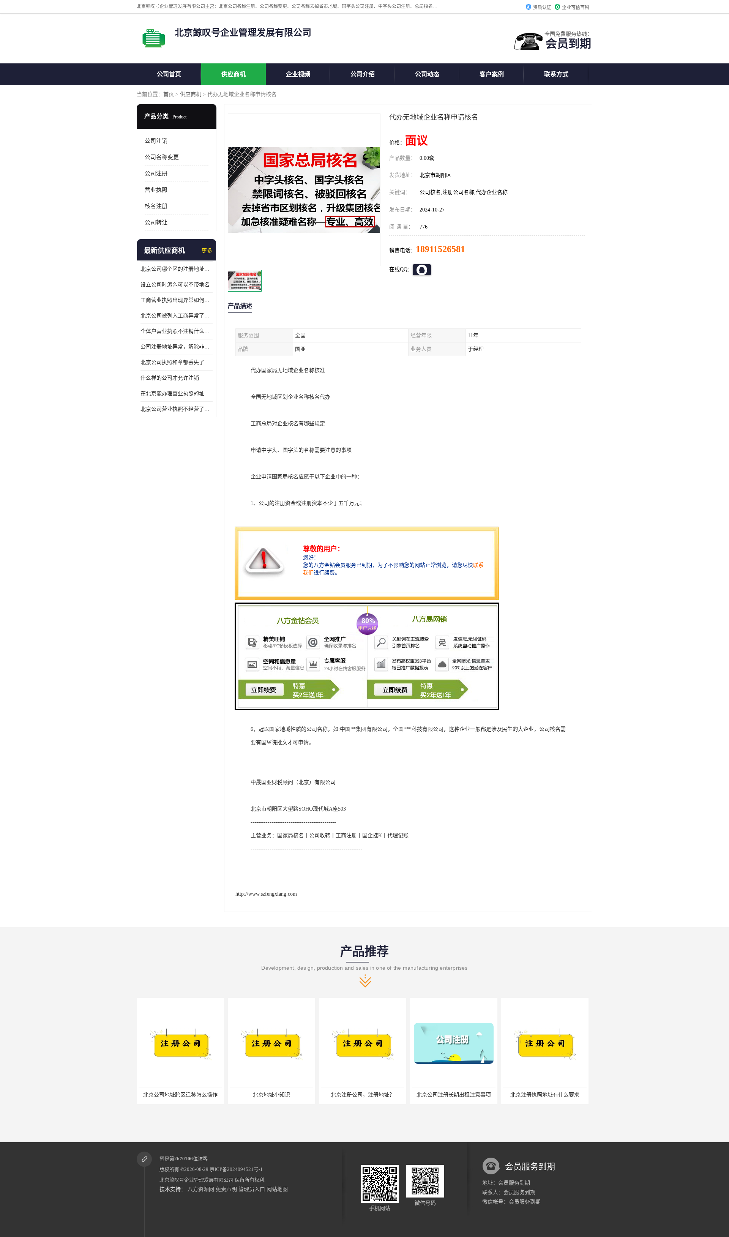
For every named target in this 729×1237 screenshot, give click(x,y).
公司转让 (156, 222)
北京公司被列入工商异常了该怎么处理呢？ (176, 316)
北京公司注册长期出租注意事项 (362, 1095)
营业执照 (156, 190)
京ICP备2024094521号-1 (236, 1169)
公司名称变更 (162, 157)
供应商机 (233, 74)
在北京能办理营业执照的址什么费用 (176, 393)
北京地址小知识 (180, 1095)
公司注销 (156, 141)
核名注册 (156, 206)
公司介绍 (362, 74)
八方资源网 (201, 1189)
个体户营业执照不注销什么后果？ (176, 331)
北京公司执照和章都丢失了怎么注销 (176, 362)
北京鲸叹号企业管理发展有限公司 (196, 1180)
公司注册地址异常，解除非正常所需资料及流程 (176, 347)
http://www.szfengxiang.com (266, 894)
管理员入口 (251, 1189)
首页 (168, 94)
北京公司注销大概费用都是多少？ (545, 1095)
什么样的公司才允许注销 (169, 378)
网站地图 (277, 1189)
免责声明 (226, 1189)
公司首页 (169, 74)
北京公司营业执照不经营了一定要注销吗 (176, 409)
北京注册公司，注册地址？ (271, 1095)
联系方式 (556, 74)
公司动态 (427, 74)
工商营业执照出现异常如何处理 (176, 300)
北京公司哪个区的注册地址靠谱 (176, 269)
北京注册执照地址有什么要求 (453, 1095)
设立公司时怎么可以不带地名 (175, 284)
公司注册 (156, 173)
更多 (207, 251)
